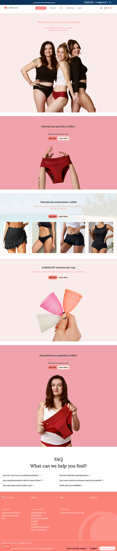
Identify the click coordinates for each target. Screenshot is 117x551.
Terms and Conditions (39, 518)
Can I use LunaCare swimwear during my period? (81, 480)
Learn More (63, 138)
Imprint (34, 524)
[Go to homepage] (11, 7)
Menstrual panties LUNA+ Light (72, 513)
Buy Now (52, 138)
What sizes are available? (70, 485)
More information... (47, 548)
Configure (93, 548)
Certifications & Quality (40, 527)
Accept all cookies (107, 548)
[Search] (98, 7)
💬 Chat (7, 547)
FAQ (3, 518)
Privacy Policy (36, 515)
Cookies (34, 521)
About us (34, 497)
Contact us (93, 497)
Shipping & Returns (38, 513)
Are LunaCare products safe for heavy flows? (22, 480)
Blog (61, 497)
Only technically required (76, 548)
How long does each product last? (18, 485)
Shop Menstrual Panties (11, 513)
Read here (89, 2)
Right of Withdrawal (38, 530)
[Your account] (101, 8)
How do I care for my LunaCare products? (21, 475)
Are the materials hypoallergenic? (74, 475)
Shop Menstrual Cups (10, 515)
